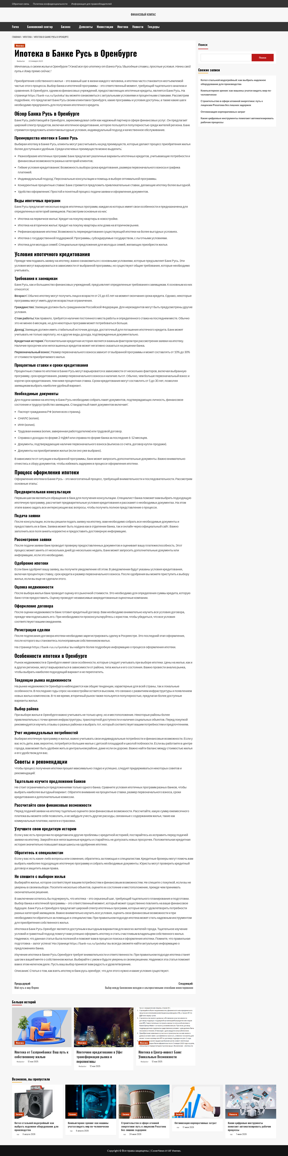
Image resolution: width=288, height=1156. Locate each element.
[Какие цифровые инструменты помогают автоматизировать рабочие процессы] (250, 1101)
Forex (15, 26)
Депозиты (86, 26)
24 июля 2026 (135, 1134)
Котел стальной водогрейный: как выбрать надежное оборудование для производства (233, 82)
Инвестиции (105, 26)
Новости (137, 26)
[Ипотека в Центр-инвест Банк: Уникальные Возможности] (166, 1027)
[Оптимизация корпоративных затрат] (197, 1101)
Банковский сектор (40, 26)
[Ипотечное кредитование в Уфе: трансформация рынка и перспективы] (104, 1027)
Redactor (21, 61)
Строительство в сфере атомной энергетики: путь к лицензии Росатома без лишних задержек (232, 103)
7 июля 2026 (241, 1134)
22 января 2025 (35, 61)
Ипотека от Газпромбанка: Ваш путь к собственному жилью (41, 1054)
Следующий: (149, 986)
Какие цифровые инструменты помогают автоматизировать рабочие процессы (237, 120)
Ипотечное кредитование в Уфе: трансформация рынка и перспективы (99, 1057)
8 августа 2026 (29, 1134)
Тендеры (154, 26)
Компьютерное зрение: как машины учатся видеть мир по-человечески (236, 92)
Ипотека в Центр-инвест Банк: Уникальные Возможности (160, 1054)
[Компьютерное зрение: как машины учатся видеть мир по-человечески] (90, 1101)
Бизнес (65, 26)
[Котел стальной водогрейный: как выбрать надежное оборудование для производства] (37, 1101)
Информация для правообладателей (91, 3)
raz (18, 1134)
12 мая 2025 (33, 1061)
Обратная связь (20, 3)
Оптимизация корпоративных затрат (223, 111)
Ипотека (122, 26)
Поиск (203, 44)
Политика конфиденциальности (50, 3)
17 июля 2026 (188, 1127)
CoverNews (157, 1150)
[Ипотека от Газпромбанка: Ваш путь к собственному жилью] (42, 1027)
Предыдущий (26, 986)
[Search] (274, 27)
